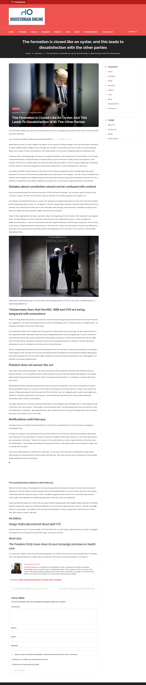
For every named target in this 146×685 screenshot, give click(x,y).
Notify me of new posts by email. (26, 664)
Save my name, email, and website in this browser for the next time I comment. (46, 654)
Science (57, 32)
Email (13, 637)
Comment (16, 607)
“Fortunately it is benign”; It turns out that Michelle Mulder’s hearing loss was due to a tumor (33, 589)
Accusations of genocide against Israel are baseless (77, 589)
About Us (111, 125)
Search (132, 32)
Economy (46, 32)
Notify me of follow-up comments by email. (30, 659)
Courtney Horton (36, 113)
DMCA (110, 134)
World (34, 32)
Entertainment (91, 32)
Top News (22, 32)
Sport (77, 32)
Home (11, 32)
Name (14, 628)
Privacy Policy (113, 139)
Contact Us (107, 32)
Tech (68, 32)
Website (14, 645)
